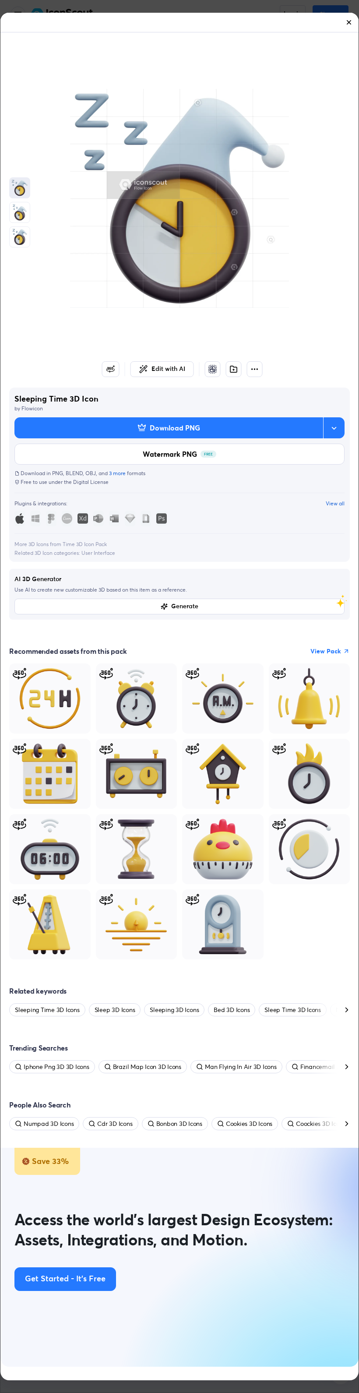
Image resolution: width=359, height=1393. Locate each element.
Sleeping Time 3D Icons (47, 1010)
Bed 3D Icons (232, 1010)
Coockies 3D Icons (320, 1124)
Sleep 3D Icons (115, 1010)
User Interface (98, 553)
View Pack (325, 651)
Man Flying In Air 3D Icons (241, 1067)
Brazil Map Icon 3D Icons (147, 1067)
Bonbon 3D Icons (179, 1124)
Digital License (91, 482)
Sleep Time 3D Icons (292, 1010)
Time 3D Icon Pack (85, 544)
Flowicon (32, 408)
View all (335, 503)
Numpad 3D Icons (49, 1124)
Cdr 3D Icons (114, 1124)
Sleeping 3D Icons (174, 1010)
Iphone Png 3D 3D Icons (56, 1067)
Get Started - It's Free (65, 1279)
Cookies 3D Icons (249, 1124)
